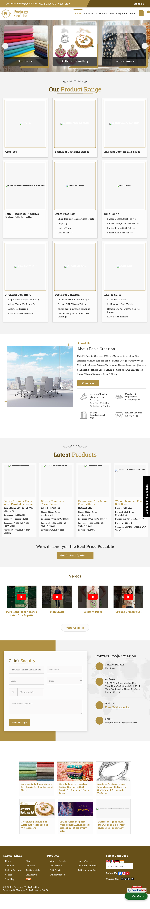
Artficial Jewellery (75, 61)
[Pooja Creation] (14, 13)
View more (88, 383)
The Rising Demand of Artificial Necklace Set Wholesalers (34, 824)
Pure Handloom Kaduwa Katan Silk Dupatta (22, 215)
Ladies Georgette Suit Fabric (123, 223)
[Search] (141, 13)
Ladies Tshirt (65, 232)
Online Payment (118, 13)
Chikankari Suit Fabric (120, 304)
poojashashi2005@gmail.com (21, 3)
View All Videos (75, 627)
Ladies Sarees (124, 61)
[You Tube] (127, 873)
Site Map (9, 879)
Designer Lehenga (67, 294)
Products (100, 13)
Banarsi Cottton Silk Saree (122, 151)
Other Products (65, 214)
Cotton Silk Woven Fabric (72, 304)
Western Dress (92, 611)
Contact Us (31, 874)
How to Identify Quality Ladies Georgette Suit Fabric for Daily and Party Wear (74, 788)
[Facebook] (120, 873)
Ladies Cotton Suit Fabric (121, 218)
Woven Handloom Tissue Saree (52, 502)
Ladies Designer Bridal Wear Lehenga (73, 315)
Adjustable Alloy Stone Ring (24, 299)
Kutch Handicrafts (117, 316)
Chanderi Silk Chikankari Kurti (76, 218)
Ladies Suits (112, 294)
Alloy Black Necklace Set (22, 304)
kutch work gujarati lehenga (74, 308)
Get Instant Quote (72, 555)
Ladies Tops (64, 228)
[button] (117, 707)
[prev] (5, 46)
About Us (88, 13)
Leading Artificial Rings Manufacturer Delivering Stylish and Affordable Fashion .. (112, 788)
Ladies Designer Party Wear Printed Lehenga (18, 502)
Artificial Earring (18, 308)
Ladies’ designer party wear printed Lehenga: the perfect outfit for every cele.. (75, 826)
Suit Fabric (26, 61)
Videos (8, 874)
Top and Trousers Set (128, 611)
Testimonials (33, 870)
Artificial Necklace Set (21, 313)
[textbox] (26, 670)
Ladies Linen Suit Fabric (121, 228)
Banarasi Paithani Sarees (72, 151)
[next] (145, 46)
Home (78, 13)
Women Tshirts (58, 861)
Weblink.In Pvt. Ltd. (39, 890)
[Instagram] (124, 873)
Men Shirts (57, 611)
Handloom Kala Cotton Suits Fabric (123, 310)
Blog (28, 861)
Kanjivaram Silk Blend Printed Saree (93, 502)
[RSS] (28, 879)
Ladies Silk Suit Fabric (120, 232)
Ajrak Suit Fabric (116, 299)
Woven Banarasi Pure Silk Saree (129, 502)
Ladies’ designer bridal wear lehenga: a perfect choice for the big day (111, 824)
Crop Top (11, 151)
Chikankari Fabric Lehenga (73, 299)
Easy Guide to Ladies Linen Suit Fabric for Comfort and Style (37, 786)
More (132, 13)
